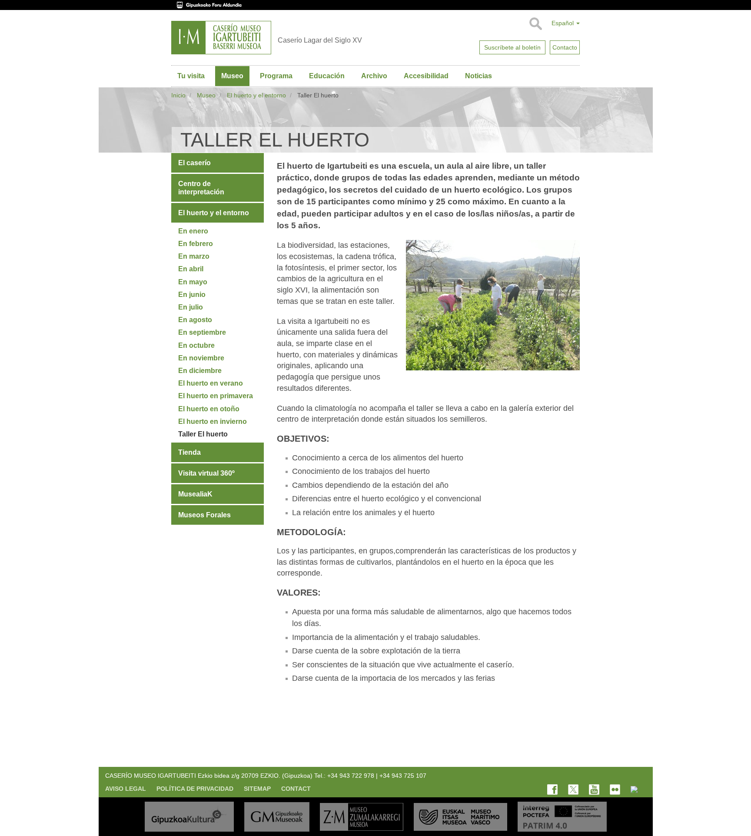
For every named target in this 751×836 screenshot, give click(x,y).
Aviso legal (125, 788)
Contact (296, 788)
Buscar (535, 23)
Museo (232, 76)
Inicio (178, 95)
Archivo (374, 76)
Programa (276, 76)
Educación (327, 76)
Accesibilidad (426, 76)
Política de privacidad (194, 788)
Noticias (478, 76)
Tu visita (191, 76)
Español (563, 23)
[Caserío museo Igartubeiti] (221, 37)
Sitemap (257, 788)
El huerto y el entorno (256, 95)
